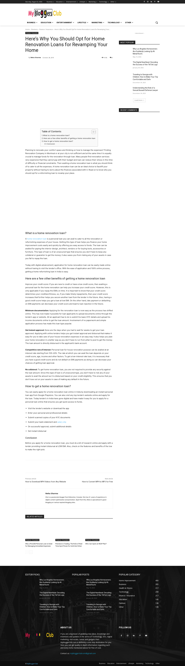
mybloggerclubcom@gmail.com (83, 653)
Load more (138, 100)
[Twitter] (49, 64)
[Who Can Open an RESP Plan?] (99, 531)
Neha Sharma (36, 57)
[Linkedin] (151, 1)
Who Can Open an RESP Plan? (96, 544)
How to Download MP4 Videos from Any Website (45, 482)
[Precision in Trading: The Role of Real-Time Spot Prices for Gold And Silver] (69, 531)
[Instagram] (147, 1)
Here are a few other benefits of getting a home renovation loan (69, 138)
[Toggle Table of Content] (92, 132)
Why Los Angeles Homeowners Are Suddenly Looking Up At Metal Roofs (145, 51)
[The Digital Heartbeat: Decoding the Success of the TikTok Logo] (125, 65)
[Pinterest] (154, 1)
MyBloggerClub (32, 664)
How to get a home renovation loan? (58, 141)
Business (34, 29)
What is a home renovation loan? (56, 135)
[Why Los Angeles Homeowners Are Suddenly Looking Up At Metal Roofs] (125, 52)
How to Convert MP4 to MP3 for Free (97, 482)
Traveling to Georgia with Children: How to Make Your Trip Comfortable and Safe (145, 76)
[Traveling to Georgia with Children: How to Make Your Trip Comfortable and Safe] (125, 77)
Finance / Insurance (46, 29)
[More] (66, 64)
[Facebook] (144, 1)
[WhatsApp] (60, 64)
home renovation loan (36, 239)
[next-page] (30, 552)
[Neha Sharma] (27, 57)
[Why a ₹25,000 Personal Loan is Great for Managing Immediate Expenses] (39, 531)
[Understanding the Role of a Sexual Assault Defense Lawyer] (125, 91)
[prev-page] (26, 552)
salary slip (61, 422)
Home (27, 29)
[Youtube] (158, 1)
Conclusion (51, 144)
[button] (157, 23)
